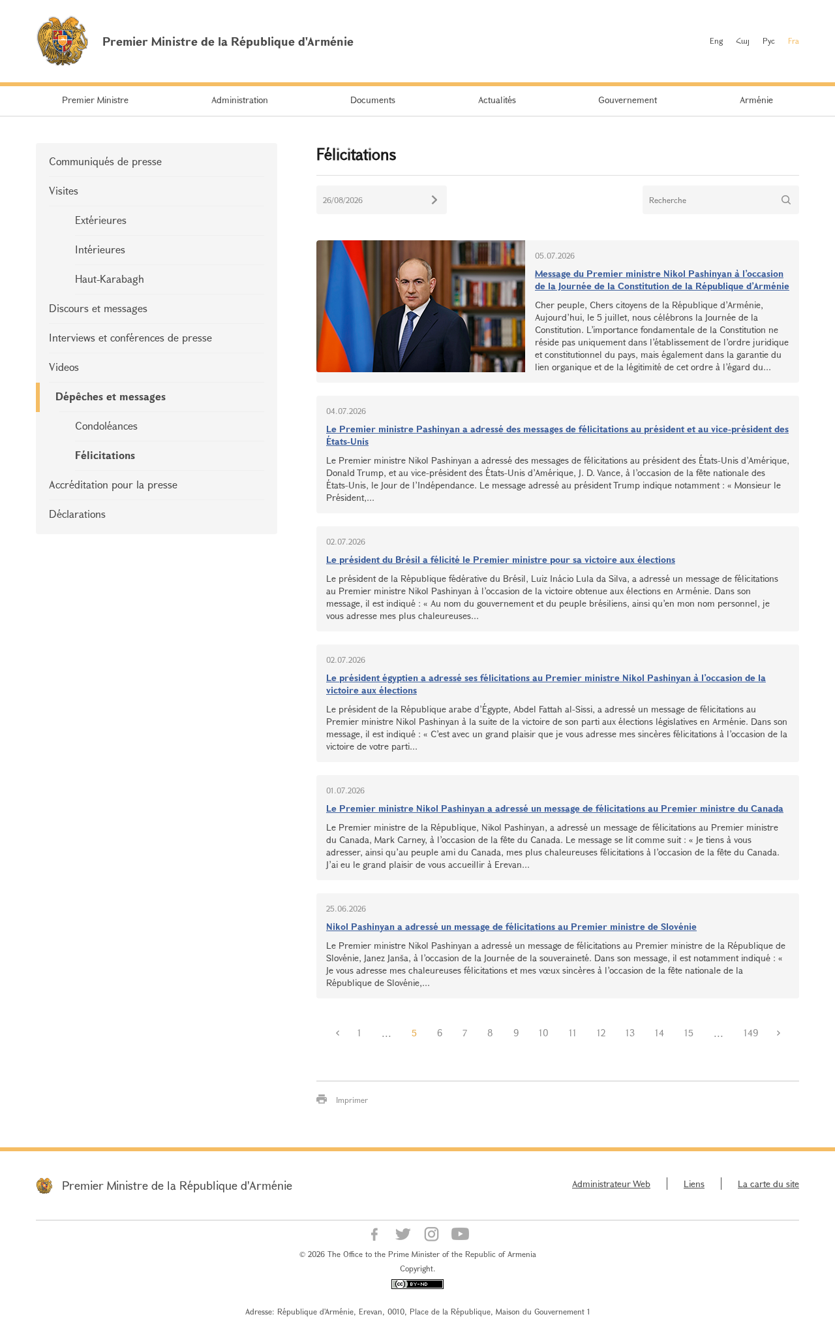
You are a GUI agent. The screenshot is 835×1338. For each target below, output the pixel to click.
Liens (694, 1183)
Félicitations (105, 455)
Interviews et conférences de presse (130, 337)
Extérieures (101, 220)
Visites (63, 190)
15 (688, 1033)
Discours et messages (98, 308)
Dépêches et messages (110, 396)
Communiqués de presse (105, 161)
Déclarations (77, 513)
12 (601, 1033)
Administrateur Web (611, 1183)
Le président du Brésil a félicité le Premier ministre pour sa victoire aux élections (500, 559)
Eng (716, 40)
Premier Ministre (95, 99)
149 (751, 1033)
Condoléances (106, 425)
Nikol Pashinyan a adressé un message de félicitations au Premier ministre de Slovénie (511, 926)
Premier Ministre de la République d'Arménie (177, 1185)
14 (659, 1033)
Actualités (497, 99)
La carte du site (768, 1183)
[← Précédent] (337, 1033)
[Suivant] (778, 1033)
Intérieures (100, 249)
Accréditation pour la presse (113, 484)
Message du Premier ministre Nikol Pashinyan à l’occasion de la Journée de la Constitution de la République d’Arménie (662, 279)
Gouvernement (627, 99)
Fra (793, 40)
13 (630, 1033)
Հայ (743, 40)
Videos (64, 367)
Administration (239, 99)
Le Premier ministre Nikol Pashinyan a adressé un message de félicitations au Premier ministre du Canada (554, 808)
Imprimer (352, 1099)
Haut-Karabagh (109, 278)
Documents (372, 99)
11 (573, 1033)
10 (544, 1033)
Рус (769, 40)
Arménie (756, 99)
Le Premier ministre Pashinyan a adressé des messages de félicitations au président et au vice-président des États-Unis (557, 434)
